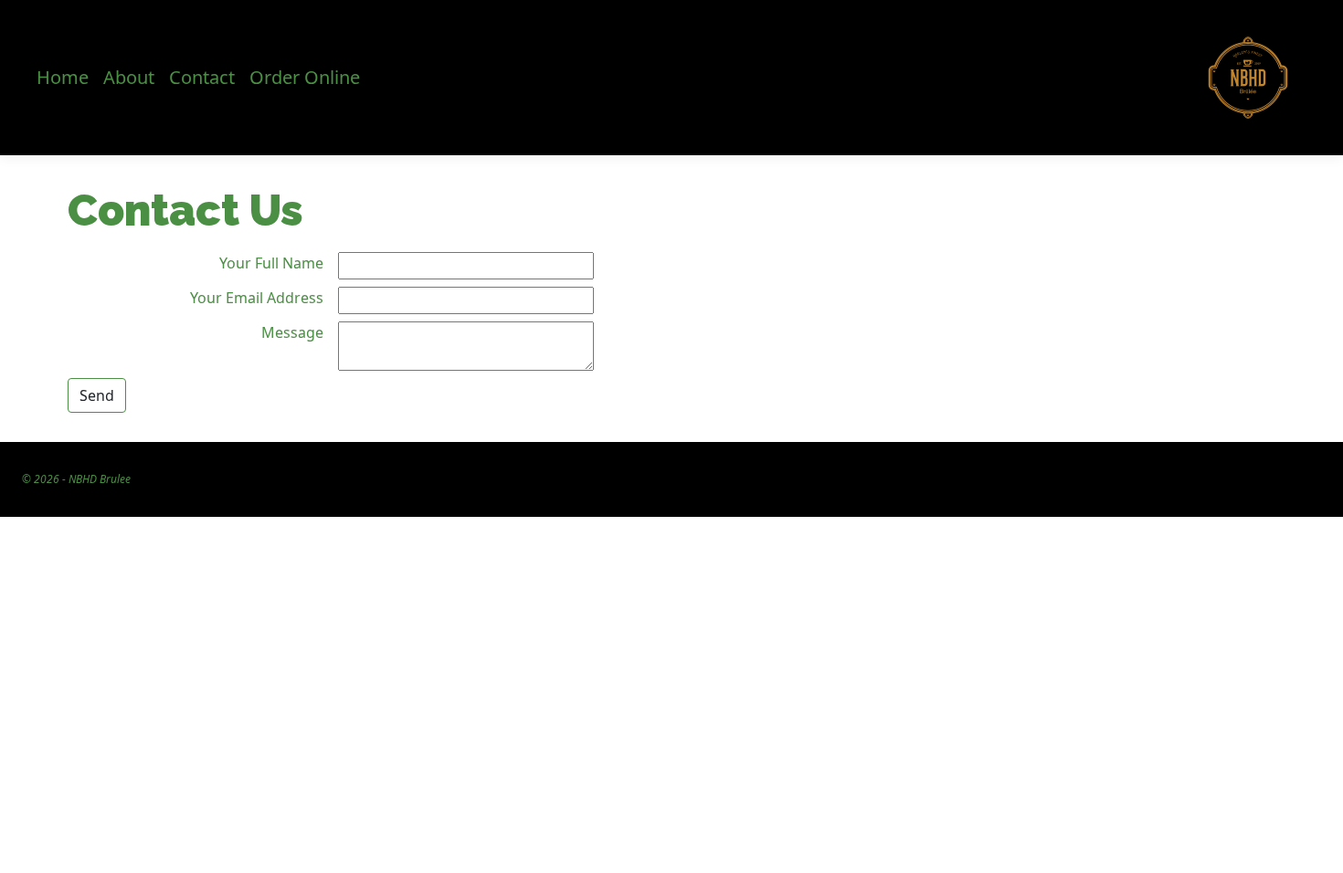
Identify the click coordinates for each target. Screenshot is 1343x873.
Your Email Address (256, 298)
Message (292, 332)
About (128, 77)
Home (63, 77)
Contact (202, 77)
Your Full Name (271, 263)
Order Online (304, 77)
